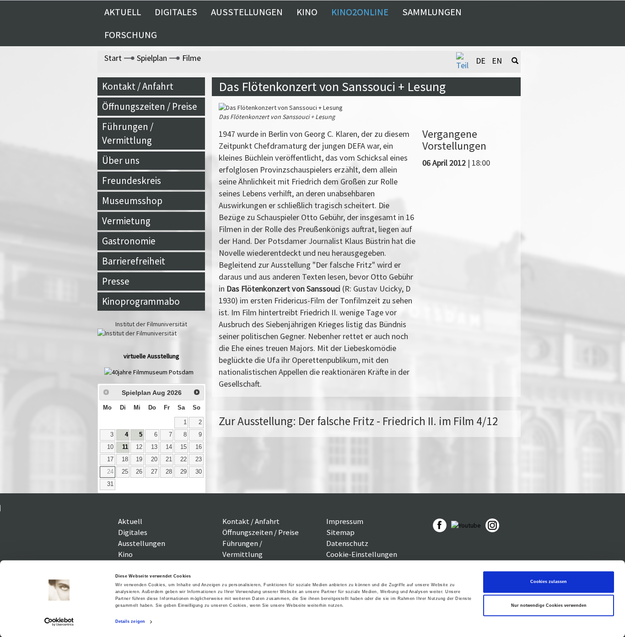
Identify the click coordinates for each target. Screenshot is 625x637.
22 (183, 459)
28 (169, 472)
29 (183, 472)
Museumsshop (132, 200)
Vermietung (126, 221)
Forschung (130, 35)
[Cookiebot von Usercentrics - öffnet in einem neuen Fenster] (59, 621)
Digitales (176, 12)
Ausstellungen (247, 12)
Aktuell (122, 12)
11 (125, 447)
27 (154, 472)
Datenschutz (347, 543)
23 (198, 459)
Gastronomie (129, 241)
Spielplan (152, 58)
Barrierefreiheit (133, 261)
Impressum (344, 521)
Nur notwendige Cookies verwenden (549, 605)
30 (198, 472)
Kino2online (359, 12)
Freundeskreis (131, 180)
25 (125, 472)
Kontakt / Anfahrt (137, 86)
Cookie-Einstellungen (361, 554)
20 (154, 459)
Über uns (121, 160)
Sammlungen (432, 12)
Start (113, 58)
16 (198, 447)
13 (154, 447)
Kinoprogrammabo (141, 301)
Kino (307, 12)
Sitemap (340, 532)
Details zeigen (130, 622)
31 (110, 484)
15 (183, 447)
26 (139, 472)
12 (139, 447)
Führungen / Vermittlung (127, 133)
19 (139, 459)
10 (110, 447)
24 (110, 472)
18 (125, 459)
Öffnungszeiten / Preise (149, 106)
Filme (191, 58)
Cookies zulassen (548, 582)
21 (169, 459)
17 (110, 459)
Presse (115, 281)
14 (169, 447)
